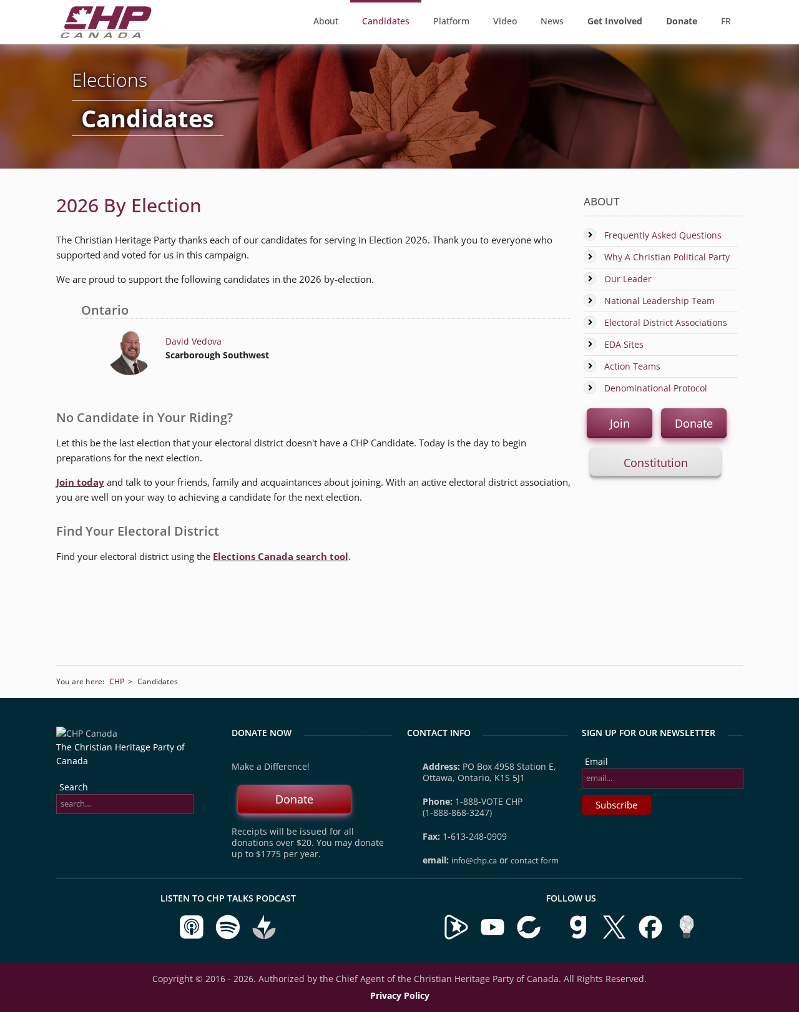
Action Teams (632, 366)
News (552, 21)
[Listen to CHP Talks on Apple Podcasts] (193, 937)
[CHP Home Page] (106, 35)
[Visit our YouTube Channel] (492, 937)
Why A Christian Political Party (667, 257)
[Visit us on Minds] (686, 937)
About (325, 21)
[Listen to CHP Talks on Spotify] (229, 937)
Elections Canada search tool (280, 556)
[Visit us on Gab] (579, 937)
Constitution (656, 462)
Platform (451, 21)
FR (726, 21)
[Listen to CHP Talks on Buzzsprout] (264, 937)
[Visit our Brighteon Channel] (456, 937)
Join (620, 423)
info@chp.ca (474, 860)
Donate (694, 423)
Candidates (385, 21)
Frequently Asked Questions (663, 235)
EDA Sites (624, 344)
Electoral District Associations (665, 322)
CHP (116, 681)
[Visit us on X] (615, 937)
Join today (80, 482)
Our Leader (628, 279)
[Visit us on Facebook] (652, 937)
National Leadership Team (659, 301)
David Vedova (193, 341)
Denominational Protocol (655, 388)
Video (505, 21)
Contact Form (535, 860)
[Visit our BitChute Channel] (530, 937)
